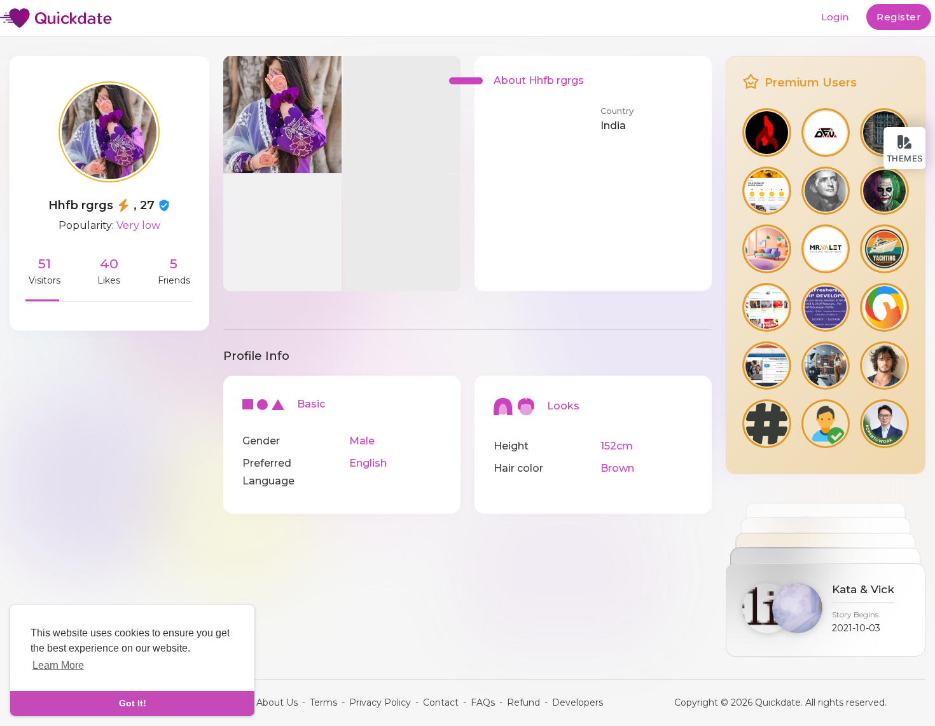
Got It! (132, 703)
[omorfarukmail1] (884, 307)
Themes (905, 158)
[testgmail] (766, 191)
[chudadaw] (825, 423)
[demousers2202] (825, 248)
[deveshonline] (825, 132)
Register (898, 17)
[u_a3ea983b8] (766, 307)
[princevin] (766, 248)
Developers (577, 702)
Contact (441, 702)
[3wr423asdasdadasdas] (766, 365)
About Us (277, 702)
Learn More (58, 665)
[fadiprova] (884, 248)
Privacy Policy (380, 702)
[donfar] (884, 191)
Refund (523, 702)
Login (834, 17)
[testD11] (825, 307)
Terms (323, 702)
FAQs (483, 702)
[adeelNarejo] (884, 365)
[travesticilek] (766, 423)
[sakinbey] (766, 132)
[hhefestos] (825, 365)
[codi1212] (825, 191)
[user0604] (884, 423)
